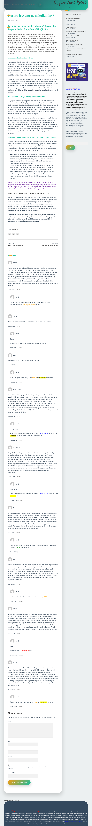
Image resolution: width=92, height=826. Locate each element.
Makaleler (15, 230)
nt (13, 234)
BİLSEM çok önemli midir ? (72, 40)
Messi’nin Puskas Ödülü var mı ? (74, 54)
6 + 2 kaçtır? (11, 773)
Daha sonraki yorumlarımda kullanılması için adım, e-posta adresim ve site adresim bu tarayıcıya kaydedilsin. (31, 767)
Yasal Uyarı (24, 4)
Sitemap (16, 800)
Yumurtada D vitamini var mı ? (73, 14)
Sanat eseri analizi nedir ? (72, 36)
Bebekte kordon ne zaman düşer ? (74, 44)
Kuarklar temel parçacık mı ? (73, 18)
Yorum (9, 721)
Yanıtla (18, 289)
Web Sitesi (10, 757)
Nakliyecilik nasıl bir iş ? (50, 245)
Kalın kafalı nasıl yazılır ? (16, 245)
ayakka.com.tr (8, 800)
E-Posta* (10, 749)
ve (17, 234)
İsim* (9, 741)
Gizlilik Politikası (15, 4)
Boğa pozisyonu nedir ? (72, 23)
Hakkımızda (32, 4)
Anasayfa (6, 4)
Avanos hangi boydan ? (72, 27)
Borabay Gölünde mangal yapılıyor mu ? (76, 31)
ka (9, 234)
